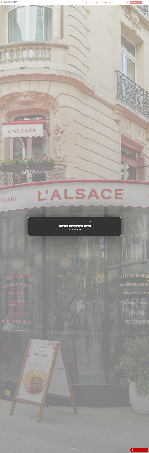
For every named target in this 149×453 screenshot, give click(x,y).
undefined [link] (75, 231)
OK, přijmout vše (63, 226)
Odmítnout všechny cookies (76, 226)
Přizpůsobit (87, 226)
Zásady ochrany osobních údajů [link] (75, 229)
